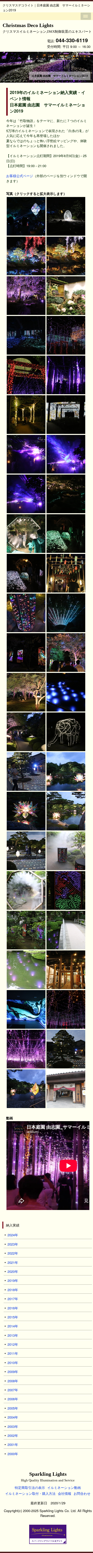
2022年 (12, 1253)
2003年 (12, 1426)
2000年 (12, 1453)
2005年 (12, 1408)
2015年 (12, 1317)
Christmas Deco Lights (47, 27)
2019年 (12, 1280)
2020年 (12, 1271)
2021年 (12, 1262)
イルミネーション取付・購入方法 (30, 1493)
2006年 (12, 1398)
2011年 (12, 1353)
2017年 (12, 1298)
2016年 (12, 1308)
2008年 (12, 1380)
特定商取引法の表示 (30, 1487)
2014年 (12, 1326)
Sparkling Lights (48, 1476)
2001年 (12, 1444)
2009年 (12, 1371)
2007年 (12, 1389)
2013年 (12, 1335)
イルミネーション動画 (64, 1487)
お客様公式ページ (19, 175)
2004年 (12, 1417)
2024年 (12, 1234)
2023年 (12, 1244)
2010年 (12, 1362)
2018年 (12, 1289)
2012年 (12, 1344)
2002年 (12, 1435)
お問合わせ (82, 1493)
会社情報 (64, 1493)
